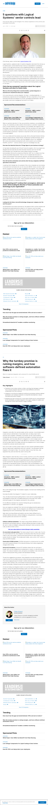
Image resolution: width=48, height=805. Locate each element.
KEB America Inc (7, 299)
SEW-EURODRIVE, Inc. (30, 295)
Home (4, 10)
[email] (28, 30)
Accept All (42, 802)
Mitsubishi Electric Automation (10, 301)
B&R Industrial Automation (9, 293)
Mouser (26, 293)
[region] (24, 802)
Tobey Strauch (6, 377)
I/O (3, 357)
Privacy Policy (5, 802)
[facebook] (19, 30)
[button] (4, 4)
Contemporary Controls (8, 297)
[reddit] (26, 30)
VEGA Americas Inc (29, 299)
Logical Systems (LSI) (25, 61)
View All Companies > (24, 304)
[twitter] (24, 30)
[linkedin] (21, 30)
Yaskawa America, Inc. (30, 301)
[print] (44, 30)
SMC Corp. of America (30, 297)
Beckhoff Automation (8, 295)
